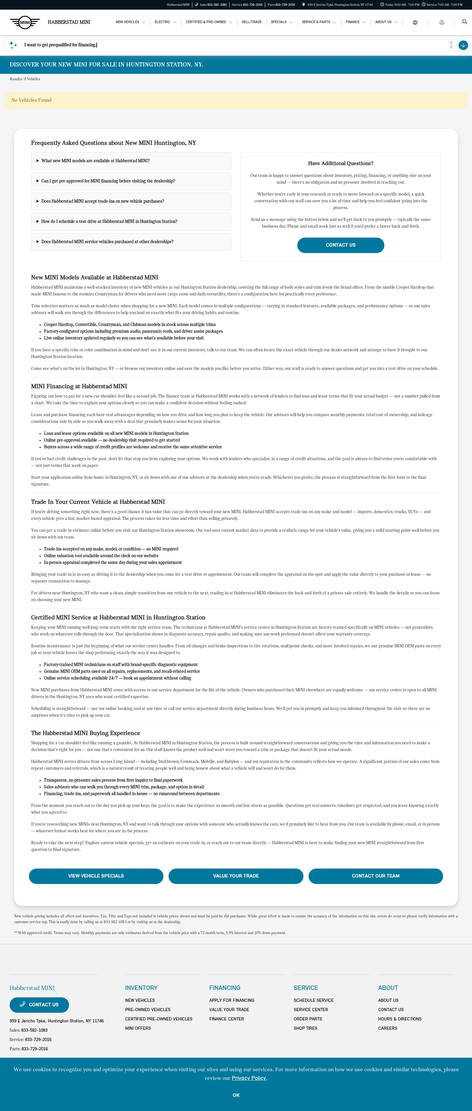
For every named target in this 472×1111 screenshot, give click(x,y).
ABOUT (388, 988)
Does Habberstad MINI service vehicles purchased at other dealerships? (107, 242)
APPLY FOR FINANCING (231, 1000)
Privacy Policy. (249, 1078)
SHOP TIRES (305, 1028)
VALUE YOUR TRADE (229, 1010)
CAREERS (387, 1028)
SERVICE (306, 988)
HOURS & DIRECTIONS (400, 1019)
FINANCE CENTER (226, 1019)
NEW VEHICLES (140, 1000)
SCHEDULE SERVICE (314, 1000)
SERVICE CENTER (311, 1010)
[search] (464, 22)
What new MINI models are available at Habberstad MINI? (95, 161)
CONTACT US (391, 1010)
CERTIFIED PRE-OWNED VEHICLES (158, 1019)
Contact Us (341, 245)
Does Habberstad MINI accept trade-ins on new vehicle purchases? (102, 201)
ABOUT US (388, 1000)
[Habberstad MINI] (25, 22)
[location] (303, 5)
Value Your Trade (236, 876)
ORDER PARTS (308, 1019)
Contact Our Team (375, 876)
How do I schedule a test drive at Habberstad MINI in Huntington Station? (109, 221)
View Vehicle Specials (96, 876)
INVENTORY (141, 988)
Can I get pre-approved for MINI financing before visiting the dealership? (108, 181)
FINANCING (224, 988)
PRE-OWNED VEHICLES (147, 1010)
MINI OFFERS (138, 1028)
